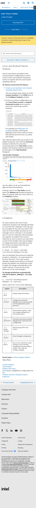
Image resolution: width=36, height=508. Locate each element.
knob (4, 371)
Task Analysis (7, 367)
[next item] (35, 7)
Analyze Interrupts (9, 369)
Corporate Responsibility (10, 413)
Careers (4, 409)
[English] (28, 3)
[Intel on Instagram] (21, 431)
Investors (5, 404)
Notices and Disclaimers (16, 464)
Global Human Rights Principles (10, 469)
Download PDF (18, 23)
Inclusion (5, 418)
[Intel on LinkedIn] (11, 431)
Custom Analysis (8, 365)
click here (17, 40)
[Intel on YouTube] (16, 431)
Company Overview (9, 390)
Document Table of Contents (17, 60)
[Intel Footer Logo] (6, 489)
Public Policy (6, 423)
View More (15, 30)
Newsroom (5, 399)
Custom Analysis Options (21, 357)
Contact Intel (6, 394)
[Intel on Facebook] (2, 431)
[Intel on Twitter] (6, 431)
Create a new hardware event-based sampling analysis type (19, 89)
